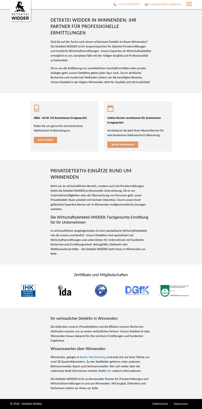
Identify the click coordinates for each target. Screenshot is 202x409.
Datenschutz (160, 404)
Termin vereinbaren (122, 144)
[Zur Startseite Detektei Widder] (20, 10)
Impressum (181, 404)
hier (109, 371)
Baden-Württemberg (93, 357)
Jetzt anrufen (45, 139)
